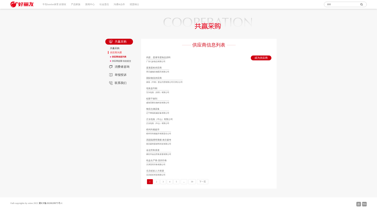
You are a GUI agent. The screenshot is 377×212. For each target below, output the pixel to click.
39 (192, 181)
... (184, 181)
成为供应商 (261, 57)
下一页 (202, 181)
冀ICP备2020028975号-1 (50, 203)
